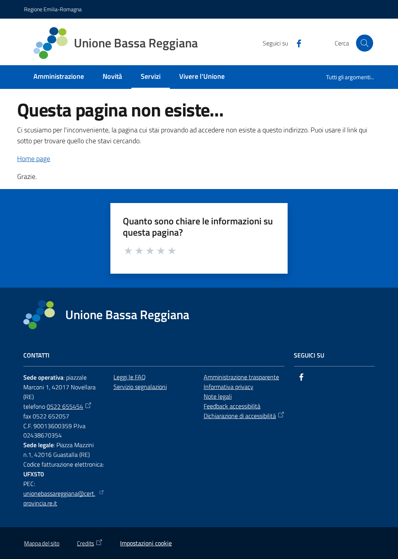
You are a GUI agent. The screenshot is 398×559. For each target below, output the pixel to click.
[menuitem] (58, 77)
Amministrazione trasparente (241, 377)
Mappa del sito (41, 543)
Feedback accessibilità (232, 406)
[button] (364, 43)
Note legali (218, 396)
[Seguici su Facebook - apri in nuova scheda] (296, 42)
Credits (85, 543)
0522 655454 (65, 406)
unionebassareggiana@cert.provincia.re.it (59, 498)
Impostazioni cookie (146, 543)
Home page (33, 158)
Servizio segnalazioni (140, 386)
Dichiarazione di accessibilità (240, 415)
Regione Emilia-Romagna (53, 9)
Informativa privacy (228, 386)
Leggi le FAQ (129, 377)
